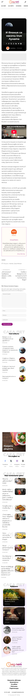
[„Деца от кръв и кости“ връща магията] (7, 640)
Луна (15, 263)
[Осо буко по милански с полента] (20, 558)
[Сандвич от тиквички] (20, 508)
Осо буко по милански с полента (6, 558)
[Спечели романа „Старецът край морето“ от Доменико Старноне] (22, 350)
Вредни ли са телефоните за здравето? (7, 338)
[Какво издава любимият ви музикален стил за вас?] (7, 650)
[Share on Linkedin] (16, 43)
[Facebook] (5, 463)
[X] (11, 463)
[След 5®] (14, 2)
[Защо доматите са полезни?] (22, 378)
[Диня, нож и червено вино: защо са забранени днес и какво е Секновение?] (20, 491)
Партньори (14, 688)
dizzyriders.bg (21, 254)
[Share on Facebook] (9, 43)
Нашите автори (14, 680)
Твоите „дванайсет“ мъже (7, 481)
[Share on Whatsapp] (14, 43)
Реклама (14, 686)
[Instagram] (17, 463)
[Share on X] (11, 43)
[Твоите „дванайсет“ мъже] (20, 481)
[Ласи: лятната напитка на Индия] (20, 535)
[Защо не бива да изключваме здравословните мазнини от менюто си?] (20, 569)
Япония (19, 263)
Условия (14, 684)
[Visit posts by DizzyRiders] (7, 48)
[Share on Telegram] (18, 43)
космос (11, 263)
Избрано (14, 586)
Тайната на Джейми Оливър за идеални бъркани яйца (12, 599)
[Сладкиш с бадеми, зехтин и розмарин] (22, 360)
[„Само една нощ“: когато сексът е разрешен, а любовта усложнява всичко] (20, 516)
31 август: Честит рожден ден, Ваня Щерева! (8, 368)
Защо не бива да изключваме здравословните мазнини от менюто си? (7, 571)
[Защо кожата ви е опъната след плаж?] (7, 630)
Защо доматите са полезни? (7, 548)
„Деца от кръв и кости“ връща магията (17, 638)
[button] (3, 2)
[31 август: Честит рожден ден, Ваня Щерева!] (22, 369)
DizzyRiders (12, 48)
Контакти (14, 682)
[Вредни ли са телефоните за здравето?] (22, 340)
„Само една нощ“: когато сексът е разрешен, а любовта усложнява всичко (7, 521)
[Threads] (23, 463)
